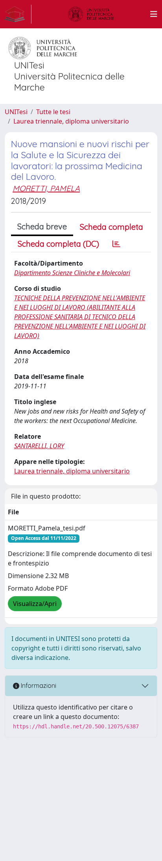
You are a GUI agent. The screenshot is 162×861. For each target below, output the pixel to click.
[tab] (116, 244)
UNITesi (16, 111)
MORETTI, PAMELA (46, 188)
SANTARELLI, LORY (39, 446)
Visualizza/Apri (35, 603)
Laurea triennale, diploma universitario (71, 121)
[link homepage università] (90, 14)
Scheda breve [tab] (42, 226)
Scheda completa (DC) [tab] (58, 244)
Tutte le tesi (53, 111)
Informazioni (37, 685)
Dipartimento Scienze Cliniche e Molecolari (72, 272)
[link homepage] (18, 14)
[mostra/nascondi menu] (153, 14)
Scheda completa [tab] (111, 227)
